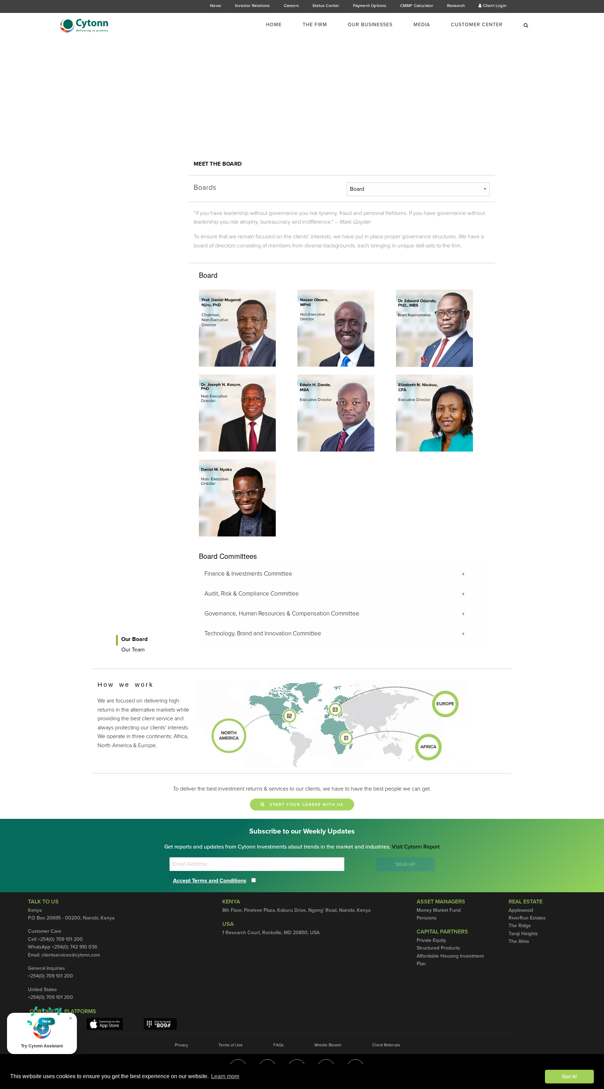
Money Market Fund (439, 910)
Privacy (181, 1045)
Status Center (325, 5)
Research (456, 5)
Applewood (521, 910)
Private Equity (431, 940)
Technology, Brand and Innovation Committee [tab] (262, 633)
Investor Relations (252, 5)
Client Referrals (386, 1045)
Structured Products (438, 948)
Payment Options (370, 5)
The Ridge (520, 926)
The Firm (315, 25)
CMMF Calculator (416, 5)
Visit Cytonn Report (416, 846)
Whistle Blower (327, 1045)
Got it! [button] (569, 1076)
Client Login (494, 5)
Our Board (134, 639)
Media (422, 25)
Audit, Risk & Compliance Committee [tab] (251, 593)
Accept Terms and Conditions (209, 880)
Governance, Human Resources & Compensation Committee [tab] (281, 613)
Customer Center (477, 25)
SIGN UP (405, 864)
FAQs (278, 1045)
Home (274, 25)
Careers (291, 5)
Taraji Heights (523, 934)
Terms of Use (230, 1045)
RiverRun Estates (527, 918)
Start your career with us (304, 804)
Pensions (427, 918)
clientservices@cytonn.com (71, 955)
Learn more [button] (225, 1076)
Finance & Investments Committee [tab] (248, 573)
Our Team (133, 649)
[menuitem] (278, 25)
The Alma (519, 941)
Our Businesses (370, 25)
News (215, 5)
